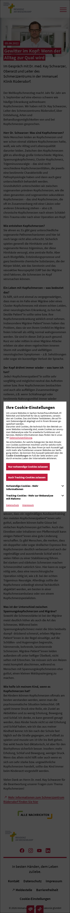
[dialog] (35, 456)
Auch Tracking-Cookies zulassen (27, 477)
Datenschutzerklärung (21, 437)
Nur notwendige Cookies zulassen (28, 466)
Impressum (28, 505)
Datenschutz (12, 505)
